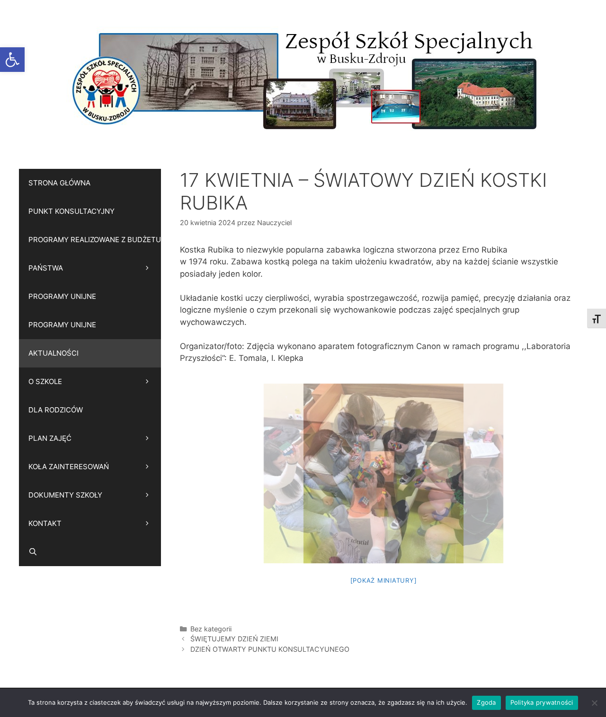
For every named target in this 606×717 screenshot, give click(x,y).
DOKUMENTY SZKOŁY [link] (65, 494)
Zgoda (486, 702)
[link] (12, 59)
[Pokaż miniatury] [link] (383, 580)
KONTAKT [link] (45, 523)
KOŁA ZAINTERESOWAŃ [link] (68, 466)
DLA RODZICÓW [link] (55, 409)
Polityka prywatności (541, 702)
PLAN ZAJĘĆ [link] (49, 438)
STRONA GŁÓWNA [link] (59, 182)
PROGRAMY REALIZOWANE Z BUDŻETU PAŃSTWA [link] (94, 253)
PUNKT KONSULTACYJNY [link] (71, 211)
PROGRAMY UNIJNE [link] (62, 296)
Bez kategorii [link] (211, 629)
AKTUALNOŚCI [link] (53, 353)
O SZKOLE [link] (45, 381)
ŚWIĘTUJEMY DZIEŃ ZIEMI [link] (234, 639)
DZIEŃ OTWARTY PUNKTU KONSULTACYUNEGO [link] (269, 649)
